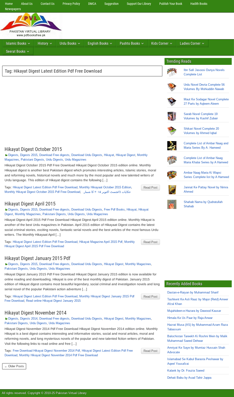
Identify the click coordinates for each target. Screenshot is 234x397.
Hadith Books (198, 3)
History (43, 43)
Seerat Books (15, 51)
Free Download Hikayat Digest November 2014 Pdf (46, 350)
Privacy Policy (71, 3)
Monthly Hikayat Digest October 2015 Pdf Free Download (42, 192)
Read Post (150, 187)
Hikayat (109, 155)
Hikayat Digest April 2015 (30, 204)
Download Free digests (54, 155)
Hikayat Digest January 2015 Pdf (37, 258)
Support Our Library (139, 3)
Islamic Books (16, 43)
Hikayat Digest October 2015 (33, 149)
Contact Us (47, 3)
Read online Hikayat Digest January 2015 (53, 300)
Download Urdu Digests (86, 155)
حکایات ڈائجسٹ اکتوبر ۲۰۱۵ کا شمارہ (106, 192)
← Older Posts (14, 366)
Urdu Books (68, 43)
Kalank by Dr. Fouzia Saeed (185, 370)
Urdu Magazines (75, 159)
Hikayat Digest (125, 155)
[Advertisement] (147, 24)
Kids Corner (159, 43)
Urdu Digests (54, 159)
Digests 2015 (28, 155)
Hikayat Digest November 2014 (35, 313)
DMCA (92, 3)
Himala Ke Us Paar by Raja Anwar (190, 318)
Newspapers (13, 9)
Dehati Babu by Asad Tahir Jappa (189, 377)
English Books (98, 43)
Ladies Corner (190, 43)
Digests (13, 155)
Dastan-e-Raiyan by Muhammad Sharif (192, 292)
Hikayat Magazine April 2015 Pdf (100, 242)
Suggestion (111, 3)
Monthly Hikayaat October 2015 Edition (105, 187)
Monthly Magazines (28, 214)
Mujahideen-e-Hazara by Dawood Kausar (194, 310)
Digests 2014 (28, 318)
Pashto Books (130, 43)
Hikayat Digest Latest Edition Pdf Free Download (45, 187)
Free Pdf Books (114, 209)
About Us (26, 3)
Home (9, 3)
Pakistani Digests (32, 159)
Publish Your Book (170, 3)
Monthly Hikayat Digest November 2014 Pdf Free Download (58, 355)
